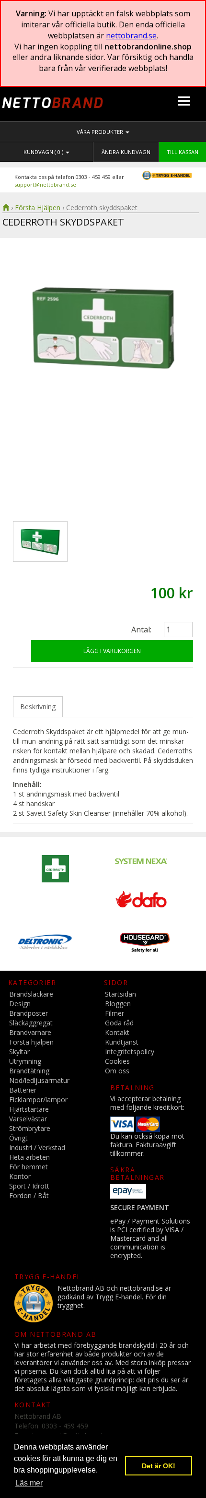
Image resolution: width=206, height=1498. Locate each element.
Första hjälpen (31, 1041)
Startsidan (120, 994)
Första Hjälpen (37, 207)
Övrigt (18, 1137)
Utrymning (25, 1061)
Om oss (117, 1070)
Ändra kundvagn (126, 151)
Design (20, 1003)
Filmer (114, 1013)
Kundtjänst (121, 1041)
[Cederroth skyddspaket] (103, 387)
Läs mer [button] (29, 1483)
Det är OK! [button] (158, 1466)
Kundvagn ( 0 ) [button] (44, 151)
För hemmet (28, 1166)
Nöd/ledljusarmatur (39, 1080)
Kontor (20, 1176)
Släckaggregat (31, 1022)
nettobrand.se (131, 35)
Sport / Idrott (29, 1185)
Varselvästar (28, 1118)
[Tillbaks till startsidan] (5, 207)
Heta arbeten (29, 1157)
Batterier (22, 1089)
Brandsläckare (31, 994)
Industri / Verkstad (37, 1147)
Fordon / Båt (29, 1195)
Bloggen (118, 1003)
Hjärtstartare (29, 1109)
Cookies (117, 1061)
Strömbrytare (29, 1128)
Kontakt (117, 1032)
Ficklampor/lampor (38, 1099)
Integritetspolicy (129, 1051)
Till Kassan (182, 151)
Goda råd (119, 1022)
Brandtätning (29, 1070)
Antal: (141, 629)
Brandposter (28, 1013)
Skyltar (19, 1051)
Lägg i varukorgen (112, 651)
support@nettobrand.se (45, 184)
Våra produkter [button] (101, 131)
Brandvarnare (30, 1032)
